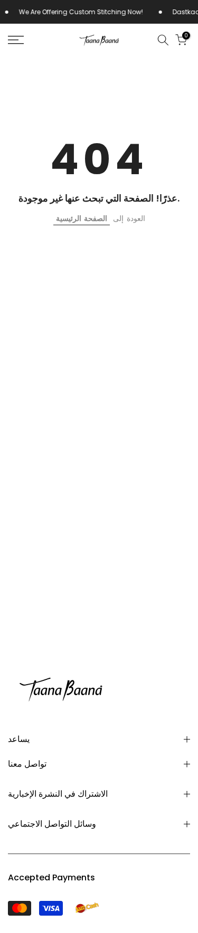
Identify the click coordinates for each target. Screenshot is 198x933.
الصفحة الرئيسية (81, 218)
